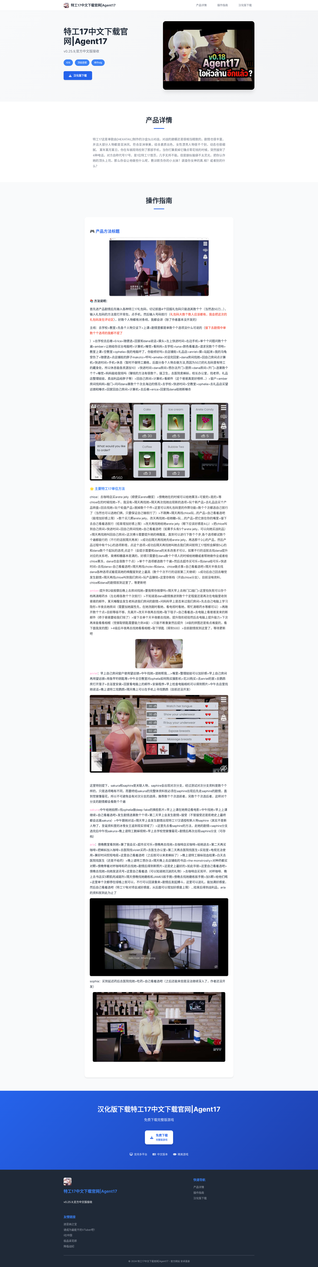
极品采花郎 (70, 1241)
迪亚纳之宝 (70, 1224)
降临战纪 (69, 1246)
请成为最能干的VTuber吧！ (80, 1229)
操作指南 (222, 5)
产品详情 (201, 5)
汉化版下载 (245, 5)
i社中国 (68, 1235)
